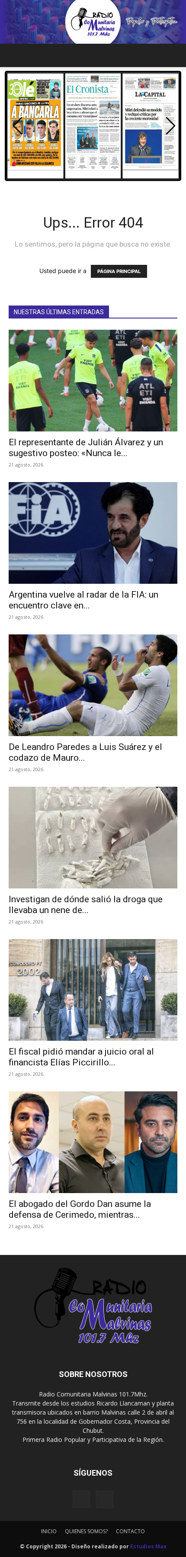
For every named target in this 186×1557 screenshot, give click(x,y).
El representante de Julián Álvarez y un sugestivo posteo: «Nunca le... (86, 447)
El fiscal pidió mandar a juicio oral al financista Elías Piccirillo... (81, 1057)
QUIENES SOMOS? (86, 1531)
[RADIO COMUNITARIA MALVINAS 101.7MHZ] (93, 22)
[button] (15, 55)
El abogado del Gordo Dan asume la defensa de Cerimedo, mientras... (80, 1209)
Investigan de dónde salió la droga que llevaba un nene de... (86, 904)
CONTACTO (130, 1531)
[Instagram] (81, 1499)
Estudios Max (148, 1546)
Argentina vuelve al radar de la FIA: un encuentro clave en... (83, 600)
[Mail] (104, 1499)
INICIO (49, 1531)
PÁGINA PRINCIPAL (119, 271)
